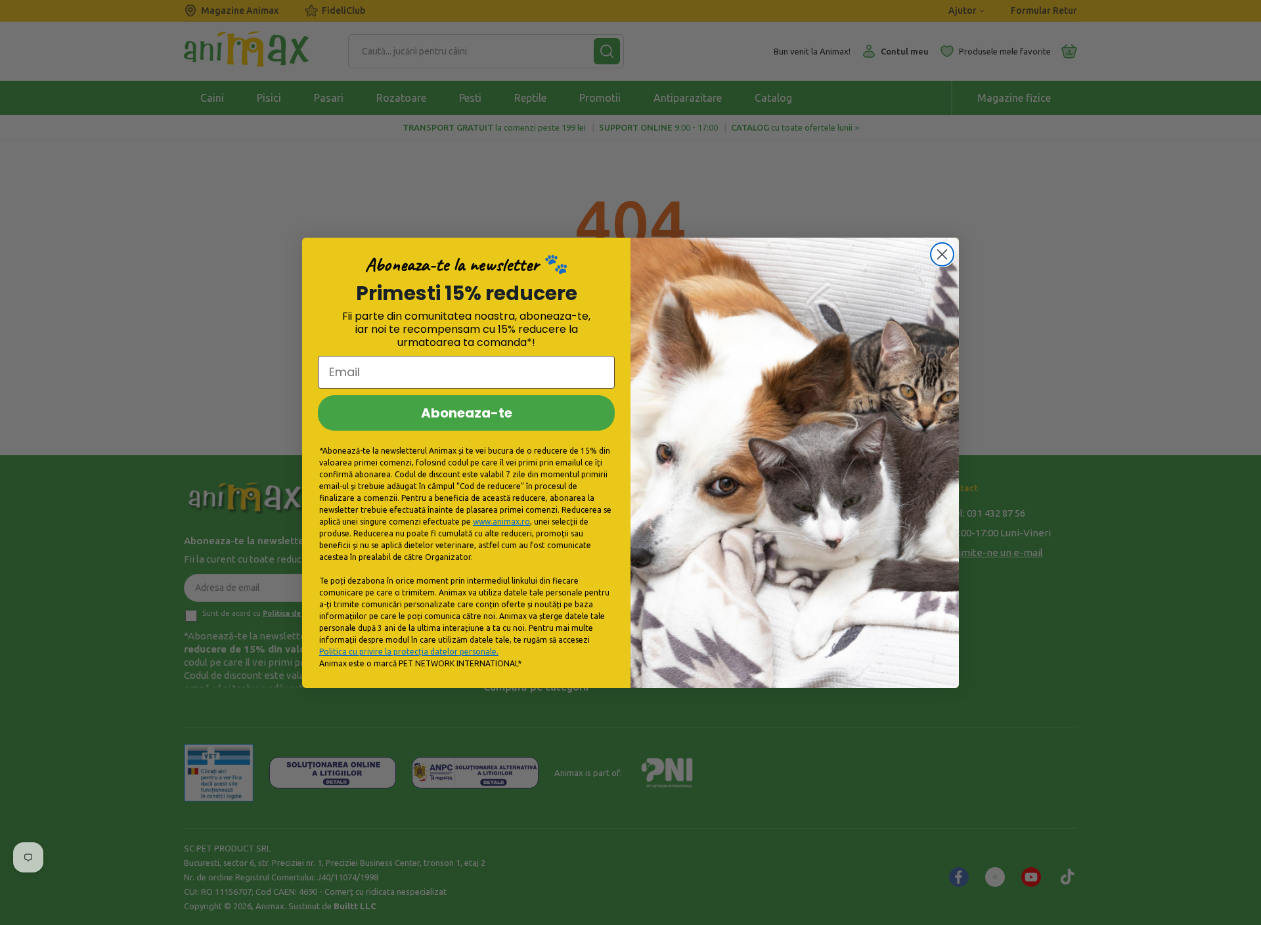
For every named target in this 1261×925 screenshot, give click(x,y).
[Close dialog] (942, 254)
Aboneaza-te (466, 413)
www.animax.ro (501, 521)
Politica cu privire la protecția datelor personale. (408, 651)
